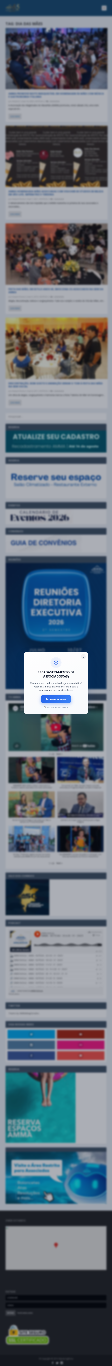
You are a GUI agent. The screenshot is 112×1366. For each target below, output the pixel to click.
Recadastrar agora (56, 698)
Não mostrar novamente (57, 707)
